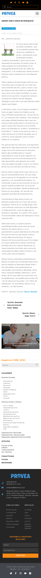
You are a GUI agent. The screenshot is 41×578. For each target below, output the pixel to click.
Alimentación (8, 381)
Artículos (6, 441)
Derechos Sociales (8, 377)
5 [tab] (22, 348)
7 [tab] (27, 348)
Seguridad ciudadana (11, 427)
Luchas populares (8, 450)
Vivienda (6, 398)
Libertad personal (9, 414)
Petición (6, 425)
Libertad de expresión (11, 412)
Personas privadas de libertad (13, 422)
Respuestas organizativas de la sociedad (16, 437)
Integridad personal (10, 408)
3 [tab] (17, 348)
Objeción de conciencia (11, 418)
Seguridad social (9, 394)
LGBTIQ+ (5, 447)
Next (38, 336)
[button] (37, 13)
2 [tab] (14, 348)
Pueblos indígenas (9, 389)
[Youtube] (23, 2)
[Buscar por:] (20, 365)
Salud (5, 392)
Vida (4, 429)
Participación (8, 420)
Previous (3, 336)
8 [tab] (29, 348)
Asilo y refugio (8, 405)
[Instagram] (19, 2)
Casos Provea (8, 456)
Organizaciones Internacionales (13, 435)
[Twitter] (11, 2)
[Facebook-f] (15, 2)
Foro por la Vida (7, 445)
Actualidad (7, 373)
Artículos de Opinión (9, 28)
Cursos (5, 459)
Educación (7, 385)
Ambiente (6, 383)
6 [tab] (24, 348)
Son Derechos (7, 452)
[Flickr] (27, 2)
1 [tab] (12, 348)
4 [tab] (19, 348)
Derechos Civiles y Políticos (11, 402)
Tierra (5, 396)
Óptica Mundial (30, 291)
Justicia (6, 410)
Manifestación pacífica (11, 416)
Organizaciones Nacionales (11, 432)
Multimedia (7, 463)
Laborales (6, 387)
